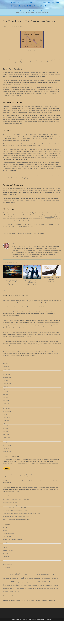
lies (19, 585)
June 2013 (5, 426)
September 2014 (7, 383)
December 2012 (6, 443)
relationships (16, 588)
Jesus (23, 582)
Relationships (6, 556)
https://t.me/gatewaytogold (30, 487)
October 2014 (6, 380)
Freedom (37, 578)
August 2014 (6, 386)
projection (56, 585)
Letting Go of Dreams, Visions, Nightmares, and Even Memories (17, 513)
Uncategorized (6, 567)
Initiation (21, 27)
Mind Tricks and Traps (8, 550)
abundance (5, 574)
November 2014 (7, 377)
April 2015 (5, 363)
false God (14, 578)
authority (11, 574)
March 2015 (6, 366)
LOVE (22, 585)
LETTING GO (44, 581)
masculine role (40, 585)
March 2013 (6, 434)
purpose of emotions (7, 588)
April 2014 (5, 397)
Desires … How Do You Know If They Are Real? (12, 280)
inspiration (19, 582)
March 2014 (6, 400)
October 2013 (6, 414)
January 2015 (6, 372)
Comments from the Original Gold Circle (12, 539)
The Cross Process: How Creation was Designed (37, 12)
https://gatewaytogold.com (48, 351)
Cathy (13, 243)
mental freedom (48, 585)
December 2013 (6, 409)
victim (57, 588)
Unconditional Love (49, 588)
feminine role (30, 578)
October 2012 (6, 448)
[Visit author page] (6, 245)
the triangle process (30, 72)
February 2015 (6, 369)
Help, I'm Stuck (6, 545)
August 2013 (6, 420)
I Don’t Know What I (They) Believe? (11, 508)
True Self (36, 588)
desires (38, 574)
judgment (27, 582)
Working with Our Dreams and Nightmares (13, 516)
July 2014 (5, 389)
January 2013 (6, 440)
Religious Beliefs (7, 559)
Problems (5, 553)
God (42, 578)
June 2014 (5, 391)
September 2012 (7, 451)
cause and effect (24, 574)
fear (25, 578)
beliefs (17, 574)
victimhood (6, 591)
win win (16, 591)
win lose (11, 591)
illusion (5, 582)
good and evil (47, 578)
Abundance (6, 530)
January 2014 (6, 406)
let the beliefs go (49, 217)
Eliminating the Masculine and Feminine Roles (32, 281)
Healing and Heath (7, 542)
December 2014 (6, 374)
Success (28, 27)
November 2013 (7, 411)
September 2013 (7, 417)
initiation (13, 582)
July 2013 (5, 423)
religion (22, 588)
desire (34, 574)
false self (20, 578)
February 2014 (6, 403)
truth (41, 588)
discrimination (45, 574)
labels (32, 582)
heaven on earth (55, 578)
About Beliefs (6, 527)
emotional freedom (53, 574)
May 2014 (5, 394)
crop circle (24, 233)
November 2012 (7, 445)
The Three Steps (7, 502)
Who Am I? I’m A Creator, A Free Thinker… (12, 499)
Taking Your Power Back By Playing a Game (13, 519)
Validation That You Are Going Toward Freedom (14, 505)
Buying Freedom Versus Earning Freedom (51, 278)
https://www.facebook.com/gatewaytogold (23, 474)
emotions (7, 578)
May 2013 (5, 428)
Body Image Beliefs (7, 536)
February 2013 (6, 437)
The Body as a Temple (8, 564)
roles (26, 588)
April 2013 (5, 431)
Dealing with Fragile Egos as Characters (12, 510)
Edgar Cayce (32, 136)
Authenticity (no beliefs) (8, 533)
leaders (35, 582)
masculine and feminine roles (30, 585)
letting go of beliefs (10, 585)
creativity (31, 574)
